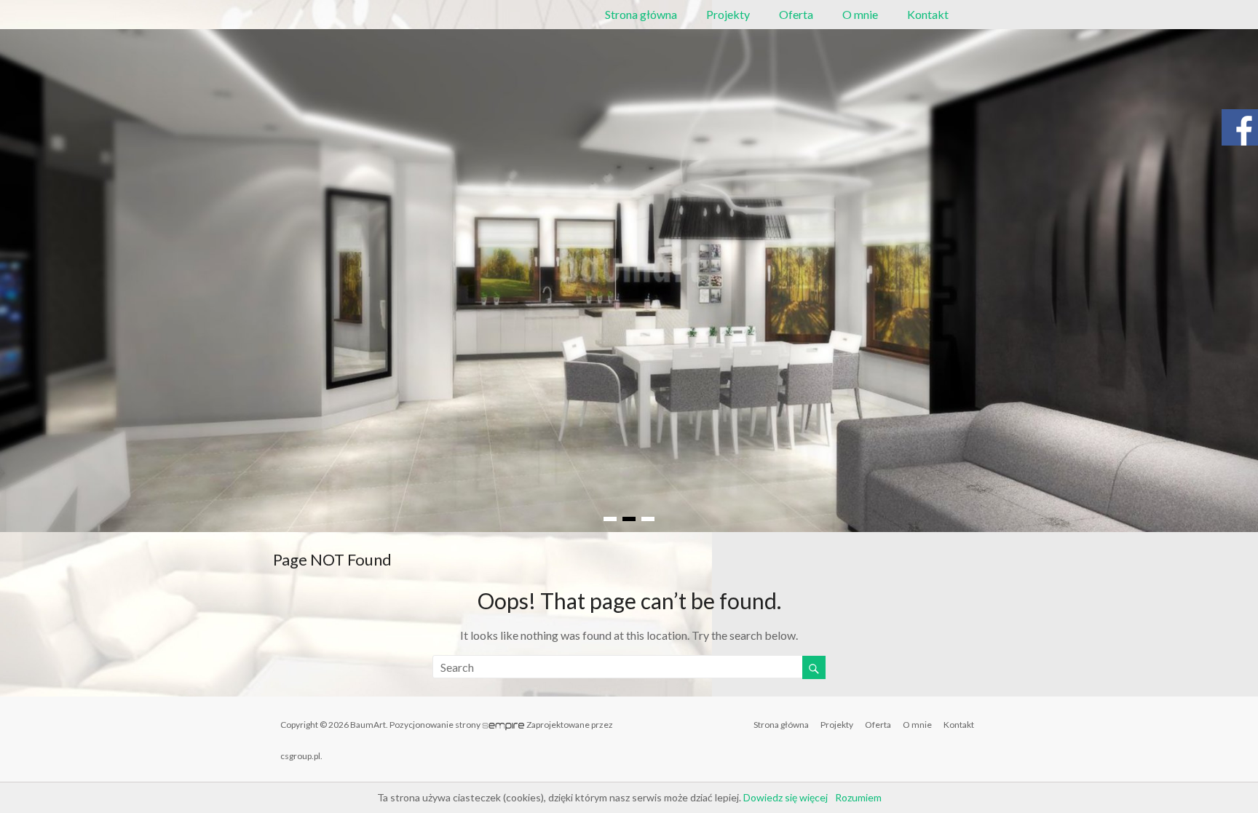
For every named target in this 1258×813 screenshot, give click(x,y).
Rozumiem (858, 797)
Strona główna (641, 14)
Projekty (728, 14)
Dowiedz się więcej (785, 797)
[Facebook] (1240, 134)
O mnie (860, 14)
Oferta (796, 14)
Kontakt (928, 14)
